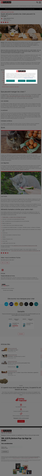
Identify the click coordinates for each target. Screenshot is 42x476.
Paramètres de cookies (10, 80)
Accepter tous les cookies (31, 80)
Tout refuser (22, 80)
